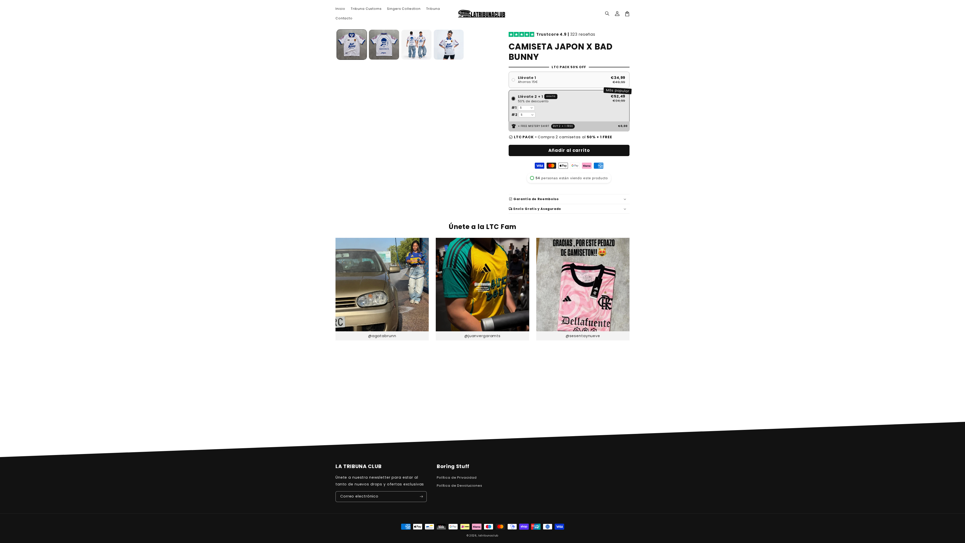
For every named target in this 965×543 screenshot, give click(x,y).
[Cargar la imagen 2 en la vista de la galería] (384, 45)
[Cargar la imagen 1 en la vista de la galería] (352, 45)
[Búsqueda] (607, 14)
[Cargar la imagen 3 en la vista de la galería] (416, 45)
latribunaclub (488, 535)
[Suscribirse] (421, 496)
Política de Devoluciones (459, 485)
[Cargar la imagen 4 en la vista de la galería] (449, 45)
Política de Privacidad (457, 477)
